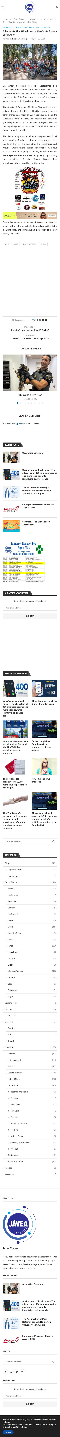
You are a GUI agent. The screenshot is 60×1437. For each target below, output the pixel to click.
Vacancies (31, 1174)
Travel (32, 1041)
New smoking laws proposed (41, 780)
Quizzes (32, 1015)
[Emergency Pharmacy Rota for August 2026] (11, 509)
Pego (32, 996)
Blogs (31, 863)
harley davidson (29, 244)
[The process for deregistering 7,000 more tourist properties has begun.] (15, 766)
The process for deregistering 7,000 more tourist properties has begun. (15, 783)
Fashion (32, 1028)
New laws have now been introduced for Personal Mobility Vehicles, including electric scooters (15, 747)
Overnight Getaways (33, 1142)
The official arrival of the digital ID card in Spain (44, 702)
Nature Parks (33, 1136)
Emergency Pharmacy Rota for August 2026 (38, 506)
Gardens (33, 1117)
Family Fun (33, 1104)
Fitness (32, 1034)
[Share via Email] (46, 320)
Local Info (31, 1047)
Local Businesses (32, 1072)
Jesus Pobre (32, 952)
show (43, 244)
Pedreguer (32, 990)
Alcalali (32, 888)
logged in (18, 423)
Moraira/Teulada (32, 971)
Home (5, 19)
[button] (5, 379)
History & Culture (33, 1123)
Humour (31, 1009)
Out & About (32, 1085)
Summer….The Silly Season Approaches (36, 523)
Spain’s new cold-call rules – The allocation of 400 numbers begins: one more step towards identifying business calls (15, 708)
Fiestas (32, 1066)
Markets (33, 1129)
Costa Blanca (19, 19)
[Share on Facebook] (37, 320)
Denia (32, 926)
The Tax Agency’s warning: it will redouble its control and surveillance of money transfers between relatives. (15, 820)
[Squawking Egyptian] (30, 373)
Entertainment (32, 1060)
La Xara (32, 958)
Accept (8, 1432)
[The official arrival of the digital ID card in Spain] (44, 688)
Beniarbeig (32, 895)
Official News (32, 1079)
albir (7, 244)
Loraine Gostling (19, 39)
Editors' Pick (31, 1003)
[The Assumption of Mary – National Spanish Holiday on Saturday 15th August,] (11, 492)
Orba (32, 983)
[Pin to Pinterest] (43, 320)
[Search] (57, 7)
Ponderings (32, 876)
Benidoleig (32, 901)
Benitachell (34, 19)
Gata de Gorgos (32, 933)
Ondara (32, 977)
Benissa (32, 907)
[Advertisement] (30, 282)
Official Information (31, 1161)
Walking (33, 1148)
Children (32, 1053)
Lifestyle (31, 1022)
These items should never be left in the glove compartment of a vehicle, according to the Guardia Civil (44, 819)
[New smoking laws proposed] (44, 766)
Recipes (31, 1168)
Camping (33, 1098)
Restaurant (32, 1155)
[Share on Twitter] (40, 320)
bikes (16, 244)
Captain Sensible (32, 869)
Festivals (33, 1110)
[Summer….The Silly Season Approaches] (11, 526)
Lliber (32, 964)
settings (23, 1427)
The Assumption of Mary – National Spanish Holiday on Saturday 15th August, (36, 490)
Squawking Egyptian (30, 395)
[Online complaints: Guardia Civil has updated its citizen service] (44, 729)
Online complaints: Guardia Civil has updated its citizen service (41, 745)
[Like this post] (34, 320)
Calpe (32, 920)
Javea (32, 945)
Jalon (32, 939)
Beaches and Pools (33, 1091)
